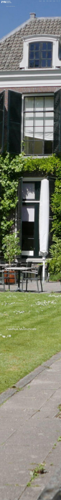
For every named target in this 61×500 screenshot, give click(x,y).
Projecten (7, 6)
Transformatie (14, 326)
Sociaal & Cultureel (8, 326)
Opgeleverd (18, 326)
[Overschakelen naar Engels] (57, 1)
